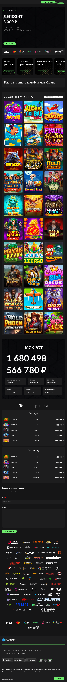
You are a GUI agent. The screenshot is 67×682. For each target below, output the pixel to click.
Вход (61, 2)
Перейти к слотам (53, 97)
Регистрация (48, 2)
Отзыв (4, 507)
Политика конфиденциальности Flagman (21, 651)
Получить (10, 43)
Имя (3, 497)
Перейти (9, 71)
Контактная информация (13, 653)
